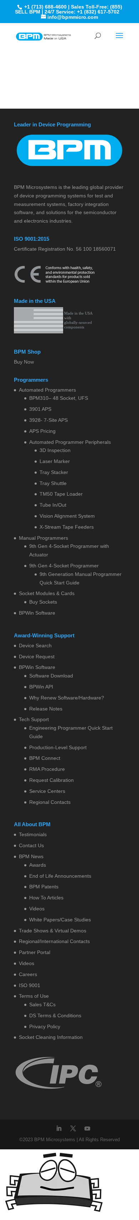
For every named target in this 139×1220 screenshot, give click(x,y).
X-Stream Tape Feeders (67, 527)
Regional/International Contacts (54, 941)
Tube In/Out (53, 505)
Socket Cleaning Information (51, 1037)
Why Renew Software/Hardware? (66, 698)
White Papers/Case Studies (60, 919)
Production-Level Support (58, 747)
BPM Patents (43, 886)
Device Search (35, 645)
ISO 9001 (29, 985)
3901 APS (40, 409)
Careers (28, 974)
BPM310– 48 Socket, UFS (58, 398)
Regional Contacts (50, 802)
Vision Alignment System (67, 516)
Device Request (37, 656)
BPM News (31, 856)
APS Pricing (42, 431)
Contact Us (31, 845)
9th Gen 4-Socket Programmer (64, 565)
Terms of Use (34, 996)
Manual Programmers (43, 538)
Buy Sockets (43, 602)
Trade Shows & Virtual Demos (52, 930)
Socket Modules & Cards (46, 593)
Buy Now (24, 362)
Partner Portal (34, 952)
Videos (37, 908)
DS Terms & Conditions (55, 1015)
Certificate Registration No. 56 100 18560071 (65, 249)
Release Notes (45, 709)
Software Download (51, 676)
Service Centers (47, 791)
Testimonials (33, 834)
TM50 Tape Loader (61, 494)
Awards (37, 865)
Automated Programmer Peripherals (70, 442)
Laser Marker (55, 461)
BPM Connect (44, 758)
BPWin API (41, 687)
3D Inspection (55, 450)
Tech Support (34, 719)
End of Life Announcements (60, 876)
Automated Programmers (47, 390)
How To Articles (46, 897)
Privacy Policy (44, 1026)
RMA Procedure (47, 769)
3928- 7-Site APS (48, 420)
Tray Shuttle (53, 483)
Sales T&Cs (42, 1004)
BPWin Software (37, 613)
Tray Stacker (54, 472)
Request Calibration (51, 780)
